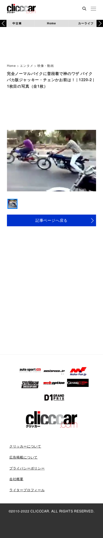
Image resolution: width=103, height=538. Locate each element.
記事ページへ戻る (51, 220)
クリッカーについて (25, 446)
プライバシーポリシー (27, 468)
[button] (100, 23)
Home (51, 23)
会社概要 (16, 478)
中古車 (17, 23)
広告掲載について (23, 457)
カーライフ (85, 23)
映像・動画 (45, 65)
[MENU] (93, 9)
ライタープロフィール (27, 489)
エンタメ (26, 65)
